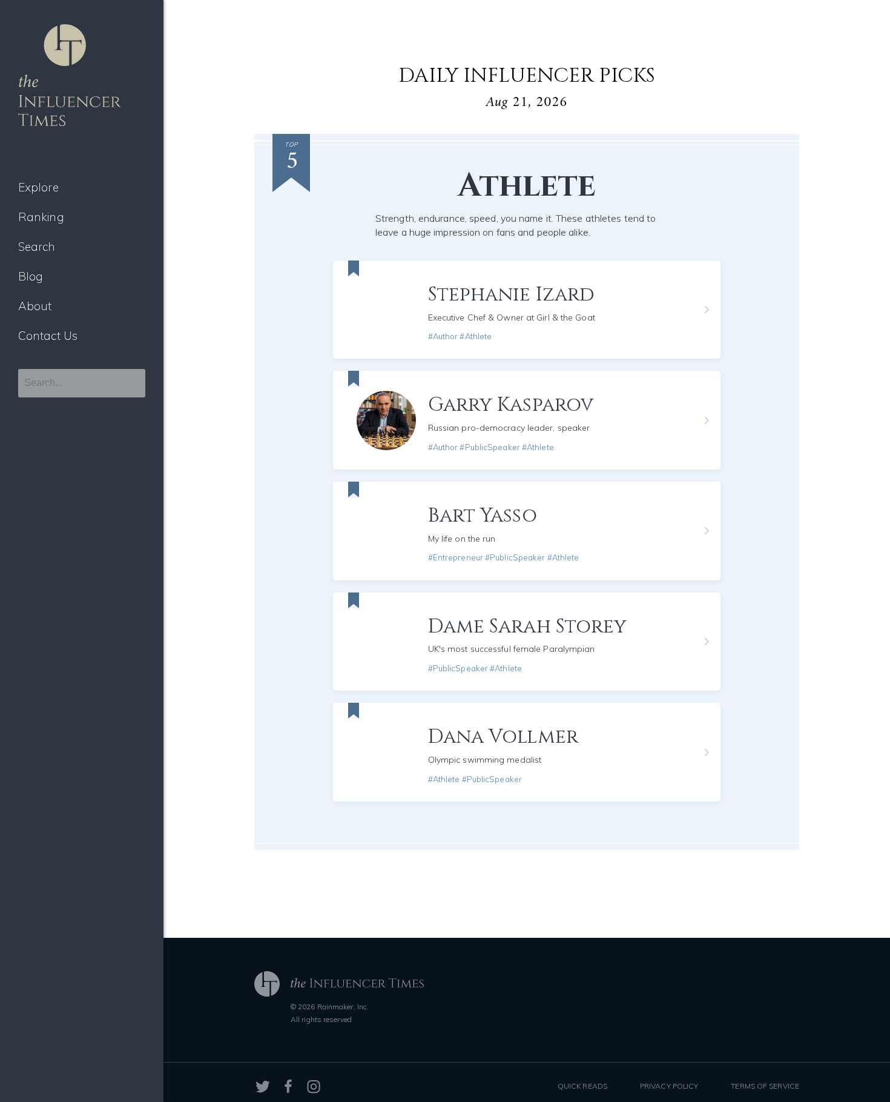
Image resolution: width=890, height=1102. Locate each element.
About (35, 306)
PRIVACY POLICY (669, 1085)
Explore (38, 187)
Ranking (41, 217)
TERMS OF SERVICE (765, 1085)
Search (37, 246)
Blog (30, 276)
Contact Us (47, 335)
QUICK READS (582, 1085)
